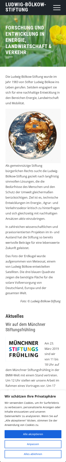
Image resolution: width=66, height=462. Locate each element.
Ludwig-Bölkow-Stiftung (26, 7)
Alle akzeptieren (33, 434)
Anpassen (33, 444)
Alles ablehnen (33, 454)
